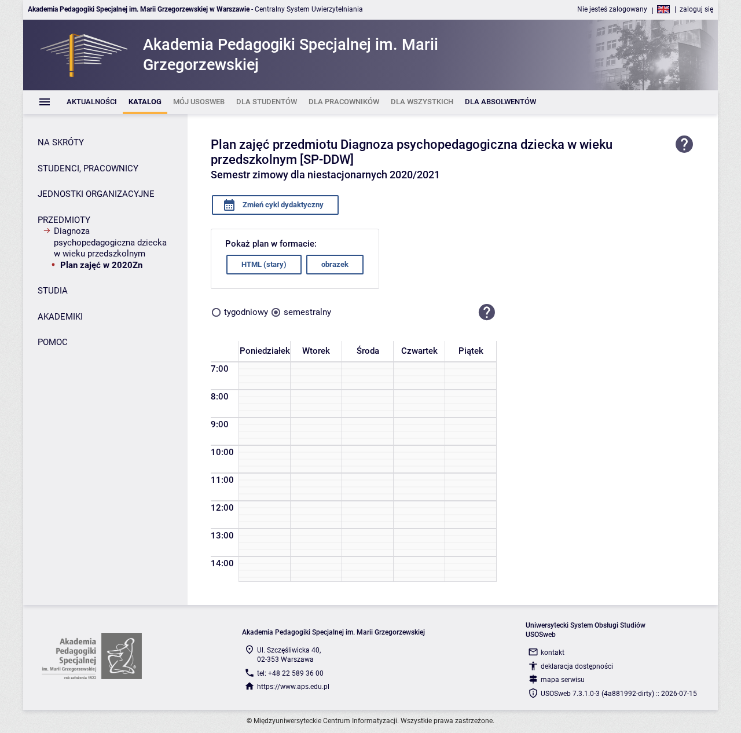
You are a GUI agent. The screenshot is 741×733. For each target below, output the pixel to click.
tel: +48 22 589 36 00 (290, 673)
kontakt (552, 652)
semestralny (307, 312)
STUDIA (53, 290)
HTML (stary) (264, 264)
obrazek (335, 264)
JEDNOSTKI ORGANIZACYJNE (96, 194)
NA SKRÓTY (61, 142)
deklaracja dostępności (577, 666)
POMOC (53, 342)
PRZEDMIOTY (64, 220)
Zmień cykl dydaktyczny (282, 204)
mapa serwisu (563, 680)
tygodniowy (246, 312)
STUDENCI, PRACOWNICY (88, 168)
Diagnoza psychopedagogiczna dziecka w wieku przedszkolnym (110, 242)
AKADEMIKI (60, 316)
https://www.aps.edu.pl (293, 687)
